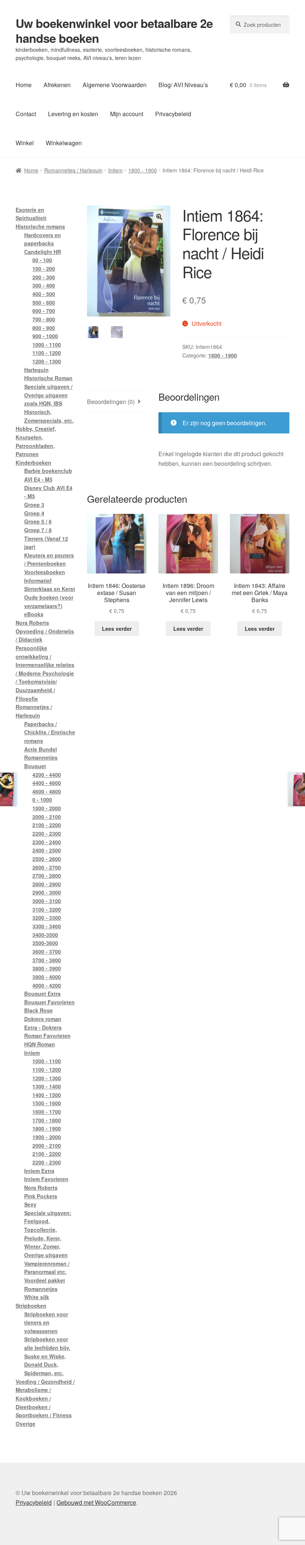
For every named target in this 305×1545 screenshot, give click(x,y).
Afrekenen (57, 84)
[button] (159, 217)
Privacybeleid (173, 113)
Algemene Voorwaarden (115, 84)
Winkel (25, 143)
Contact (26, 113)
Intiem (115, 170)
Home (24, 84)
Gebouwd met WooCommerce (96, 1502)
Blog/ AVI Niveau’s (183, 84)
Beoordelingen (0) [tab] (111, 401)
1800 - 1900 (142, 170)
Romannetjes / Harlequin (73, 170)
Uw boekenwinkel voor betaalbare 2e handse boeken (114, 31)
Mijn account (126, 113)
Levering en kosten (73, 113)
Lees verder (117, 628)
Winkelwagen (64, 143)
